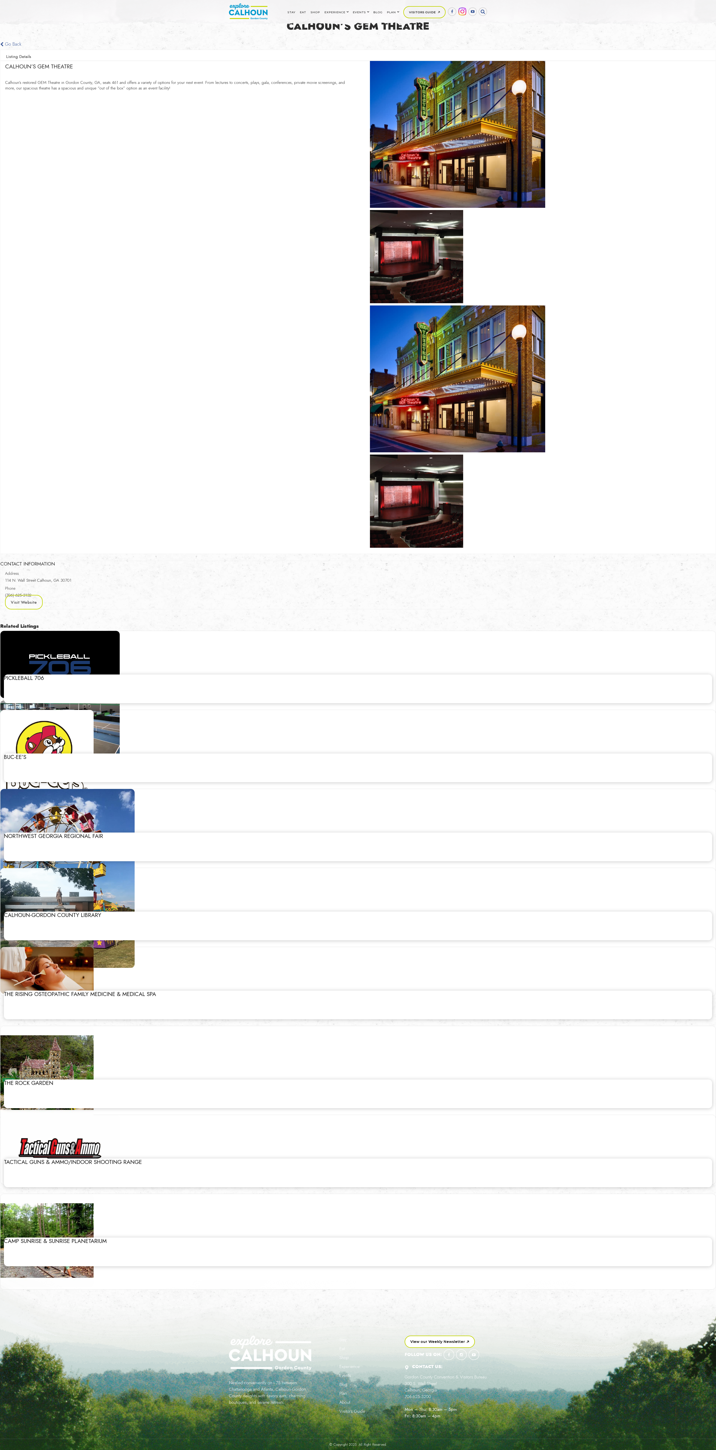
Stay (291, 12)
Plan (391, 12)
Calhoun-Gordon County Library (52, 915)
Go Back (12, 44)
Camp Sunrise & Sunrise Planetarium (55, 1241)
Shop (315, 12)
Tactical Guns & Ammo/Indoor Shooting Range (73, 1162)
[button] (440, 1342)
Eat (303, 12)
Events (359, 12)
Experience (334, 12)
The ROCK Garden (28, 1083)
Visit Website (24, 602)
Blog (377, 12)
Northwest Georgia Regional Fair (53, 836)
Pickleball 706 (24, 678)
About (344, 1402)
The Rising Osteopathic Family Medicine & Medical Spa (80, 994)
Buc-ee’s (15, 757)
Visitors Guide (422, 12)
